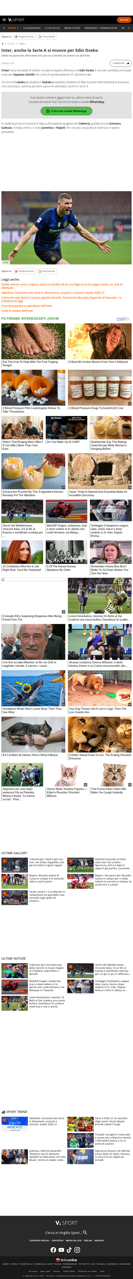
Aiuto (102, 1271)
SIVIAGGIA (101, 1264)
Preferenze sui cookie (87, 1271)
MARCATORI (72, 28)
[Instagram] (77, 1251)
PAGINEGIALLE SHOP (43, 1264)
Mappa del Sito (74, 1240)
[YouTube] (61, 1251)
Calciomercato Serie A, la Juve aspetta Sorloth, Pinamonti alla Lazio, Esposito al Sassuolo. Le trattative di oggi (61, 299)
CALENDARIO (32, 28)
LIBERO (6, 1264)
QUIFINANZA (112, 1264)
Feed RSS (88, 1240)
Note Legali (45, 1271)
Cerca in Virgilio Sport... (63, 1232)
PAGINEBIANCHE (70, 1264)
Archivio (99, 1240)
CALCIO (11, 44)
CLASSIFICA (52, 28)
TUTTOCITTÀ (84, 1264)
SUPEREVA (66, 1267)
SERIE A (22, 44)
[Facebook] (53, 1251)
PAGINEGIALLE (26, 1264)
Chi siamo (33, 1271)
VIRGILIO (14, 1264)
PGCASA (57, 1264)
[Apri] (4, 20)
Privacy (56, 1271)
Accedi (124, 19)
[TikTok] (69, 1251)
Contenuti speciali (39, 1240)
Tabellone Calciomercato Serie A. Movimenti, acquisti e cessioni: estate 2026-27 (52, 293)
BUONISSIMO (124, 1264)
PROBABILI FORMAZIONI (101, 28)
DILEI (93, 1264)
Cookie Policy (69, 1271)
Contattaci (58, 1240)
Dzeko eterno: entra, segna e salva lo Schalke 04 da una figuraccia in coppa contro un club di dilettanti (61, 286)
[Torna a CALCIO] (4, 28)
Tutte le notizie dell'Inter (17, 311)
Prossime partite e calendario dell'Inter (26, 306)
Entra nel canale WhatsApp (69, 111)
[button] (129, 28)
